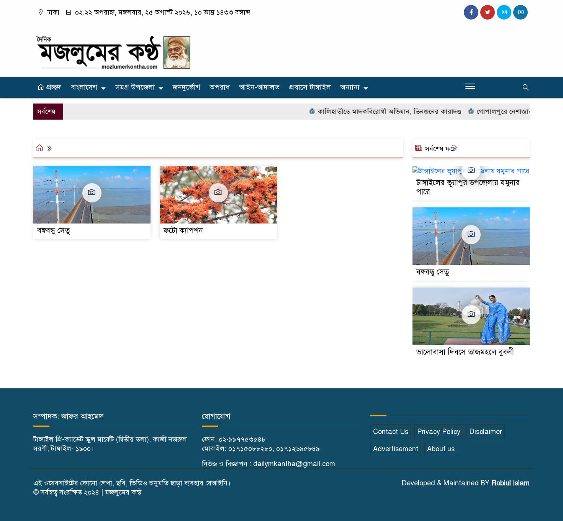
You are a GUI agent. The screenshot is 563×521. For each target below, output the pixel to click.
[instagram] (504, 12)
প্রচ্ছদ (52, 87)
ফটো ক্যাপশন (183, 230)
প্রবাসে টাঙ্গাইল (310, 87)
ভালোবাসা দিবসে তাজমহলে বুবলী (465, 352)
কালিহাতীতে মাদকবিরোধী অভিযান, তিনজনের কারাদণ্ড (380, 111)
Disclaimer (485, 431)
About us (441, 449)
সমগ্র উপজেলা (135, 87)
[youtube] (520, 12)
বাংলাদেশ (84, 87)
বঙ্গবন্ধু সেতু (53, 230)
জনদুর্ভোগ (186, 87)
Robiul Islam (510, 483)
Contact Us (390, 431)
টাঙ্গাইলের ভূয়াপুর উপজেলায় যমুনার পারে (468, 187)
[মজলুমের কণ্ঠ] (113, 48)
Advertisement (395, 449)
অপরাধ (220, 87)
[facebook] (471, 12)
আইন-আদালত (259, 87)
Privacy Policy (438, 431)
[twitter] (487, 12)
